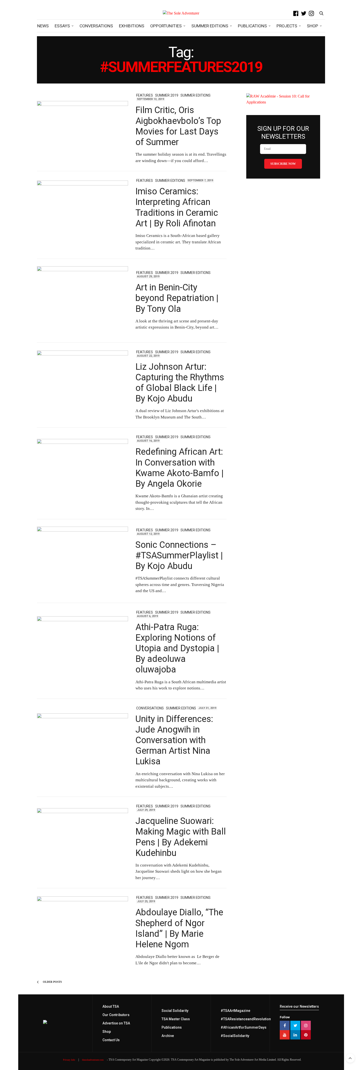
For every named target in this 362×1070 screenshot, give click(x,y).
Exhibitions (131, 25)
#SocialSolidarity (235, 1036)
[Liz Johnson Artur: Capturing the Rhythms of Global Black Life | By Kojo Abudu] (82, 385)
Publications (252, 25)
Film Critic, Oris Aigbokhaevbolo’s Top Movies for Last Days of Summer (178, 126)
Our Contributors (116, 1015)
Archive (168, 1036)
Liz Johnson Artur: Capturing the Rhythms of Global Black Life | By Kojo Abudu (179, 383)
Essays (62, 25)
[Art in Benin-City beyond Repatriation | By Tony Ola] (82, 300)
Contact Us (111, 1040)
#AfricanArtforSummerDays (243, 1027)
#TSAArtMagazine (235, 1011)
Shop (312, 25)
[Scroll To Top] (350, 1058)
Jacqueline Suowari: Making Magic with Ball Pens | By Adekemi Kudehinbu (180, 837)
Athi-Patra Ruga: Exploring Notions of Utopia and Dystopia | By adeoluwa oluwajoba (177, 648)
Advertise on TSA (116, 1023)
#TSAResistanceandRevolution (246, 1019)
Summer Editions (209, 25)
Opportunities (166, 25)
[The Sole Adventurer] (181, 13)
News (43, 25)
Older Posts (52, 981)
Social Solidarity (175, 1011)
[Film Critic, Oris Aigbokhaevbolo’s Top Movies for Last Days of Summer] (82, 128)
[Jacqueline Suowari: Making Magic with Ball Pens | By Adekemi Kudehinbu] (82, 842)
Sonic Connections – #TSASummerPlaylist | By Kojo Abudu (179, 555)
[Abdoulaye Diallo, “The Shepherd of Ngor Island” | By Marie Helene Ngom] (82, 930)
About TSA (110, 1006)
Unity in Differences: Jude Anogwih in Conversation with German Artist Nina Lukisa (174, 740)
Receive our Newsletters (299, 1006)
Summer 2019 (166, 95)
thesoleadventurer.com (93, 1059)
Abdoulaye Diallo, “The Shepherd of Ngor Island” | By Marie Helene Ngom (179, 928)
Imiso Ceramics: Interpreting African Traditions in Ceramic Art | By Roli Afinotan (176, 207)
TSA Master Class (176, 1019)
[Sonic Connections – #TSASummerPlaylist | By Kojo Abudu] (82, 561)
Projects (287, 25)
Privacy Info (69, 1059)
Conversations (96, 25)
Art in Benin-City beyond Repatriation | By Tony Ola (176, 298)
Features (144, 95)
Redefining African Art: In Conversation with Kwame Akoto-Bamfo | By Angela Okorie (179, 468)
